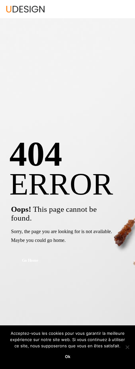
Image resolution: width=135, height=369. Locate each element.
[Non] (127, 347)
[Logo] (25, 9)
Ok (67, 356)
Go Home (30, 260)
